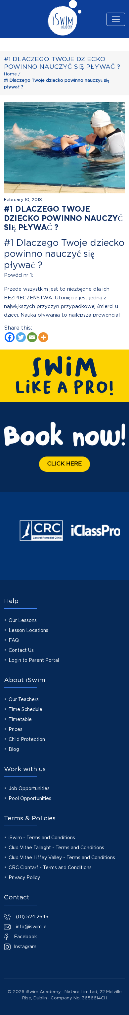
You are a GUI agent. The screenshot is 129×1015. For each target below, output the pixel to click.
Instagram (24, 947)
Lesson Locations (28, 631)
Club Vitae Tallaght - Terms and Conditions (56, 848)
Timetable (20, 720)
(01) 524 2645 (32, 917)
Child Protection (27, 740)
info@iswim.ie (31, 927)
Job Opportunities (29, 789)
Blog (14, 750)
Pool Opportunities (30, 799)
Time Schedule (25, 710)
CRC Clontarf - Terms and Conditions (50, 868)
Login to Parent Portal (34, 660)
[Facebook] (10, 337)
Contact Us (21, 651)
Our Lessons (23, 621)
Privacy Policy (24, 878)
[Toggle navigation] (116, 19)
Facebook (25, 937)
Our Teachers (24, 700)
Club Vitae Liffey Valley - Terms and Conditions (62, 858)
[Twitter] (21, 337)
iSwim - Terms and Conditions (42, 838)
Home (10, 74)
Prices (15, 730)
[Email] (32, 337)
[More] (43, 337)
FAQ (14, 641)
